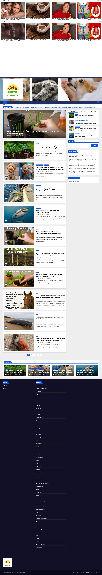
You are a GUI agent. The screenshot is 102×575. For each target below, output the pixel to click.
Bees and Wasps (39, 391)
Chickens (38, 414)
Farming (45, 102)
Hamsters (38, 469)
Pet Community (35, 102)
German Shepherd (12, 104)
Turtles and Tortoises (40, 544)
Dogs (84, 120)
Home (74, 572)
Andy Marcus (19, 135)
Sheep (37, 535)
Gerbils (37, 460)
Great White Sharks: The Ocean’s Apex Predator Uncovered (82, 168)
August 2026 (5, 385)
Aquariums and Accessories (42, 388)
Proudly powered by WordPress (8, 572)
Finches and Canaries (40, 449)
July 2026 (5, 388)
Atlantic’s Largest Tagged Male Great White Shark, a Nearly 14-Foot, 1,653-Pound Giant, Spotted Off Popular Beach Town (85, 130)
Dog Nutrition (38, 431)
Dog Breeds (38, 425)
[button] (95, 102)
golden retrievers (19, 104)
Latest (73, 111)
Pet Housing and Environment (42, 506)
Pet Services (38, 515)
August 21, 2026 (10, 135)
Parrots (37, 489)
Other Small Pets (39, 486)
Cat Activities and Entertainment (42, 397)
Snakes (37, 538)
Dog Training (38, 437)
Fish (36, 451)
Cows (37, 420)
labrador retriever (26, 104)
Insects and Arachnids (40, 472)
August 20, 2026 (40, 192)
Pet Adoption (38, 492)
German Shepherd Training (34, 104)
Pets (9, 102)
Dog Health (38, 428)
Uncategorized (39, 547)
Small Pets (17, 102)
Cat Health (38, 402)
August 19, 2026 (40, 321)
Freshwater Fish (39, 454)
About (78, 572)
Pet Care (25, 102)
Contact (97, 572)
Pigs (37, 524)
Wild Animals (77, 133)
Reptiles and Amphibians (41, 529)
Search (71, 141)
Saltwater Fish (39, 532)
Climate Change (39, 417)
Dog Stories (80, 120)
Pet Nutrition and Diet (40, 509)
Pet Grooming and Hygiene (41, 500)
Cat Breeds (38, 399)
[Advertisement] (35, 59)
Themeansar (23, 572)
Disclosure (87, 572)
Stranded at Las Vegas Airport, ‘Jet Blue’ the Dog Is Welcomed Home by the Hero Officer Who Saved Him (33, 132)
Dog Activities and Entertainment (43, 423)
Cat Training (38, 408)
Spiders (37, 541)
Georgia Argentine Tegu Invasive (45, 104)
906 (38, 354)
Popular (83, 111)
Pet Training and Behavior (41, 518)
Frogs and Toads (39, 457)
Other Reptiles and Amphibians (42, 483)
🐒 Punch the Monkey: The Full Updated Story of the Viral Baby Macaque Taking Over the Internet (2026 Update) (50, 340)
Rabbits (37, 526)
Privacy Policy (82, 572)
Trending (94, 111)
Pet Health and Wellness (41, 503)
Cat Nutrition (38, 405)
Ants (37, 385)
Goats (37, 463)
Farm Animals (38, 443)
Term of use (93, 572)
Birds (37, 394)
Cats (37, 411)
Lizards (37, 475)
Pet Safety (38, 512)
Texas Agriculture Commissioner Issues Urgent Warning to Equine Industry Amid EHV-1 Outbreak (50, 297)
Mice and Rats (39, 477)
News (76, 120)
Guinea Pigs (38, 466)
